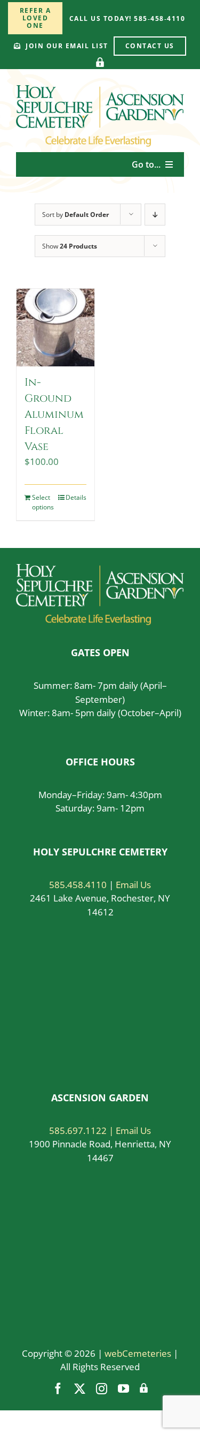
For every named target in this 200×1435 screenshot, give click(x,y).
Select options (43, 502)
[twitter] (79, 1388)
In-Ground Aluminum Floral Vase (54, 414)
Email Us (133, 884)
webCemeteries (138, 1353)
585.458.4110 (78, 884)
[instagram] (101, 1388)
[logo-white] (100, 568)
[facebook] (57, 1388)
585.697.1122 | (82, 1130)
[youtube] (123, 1388)
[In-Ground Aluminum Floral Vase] (55, 328)
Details (76, 497)
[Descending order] (155, 215)
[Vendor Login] (100, 62)
